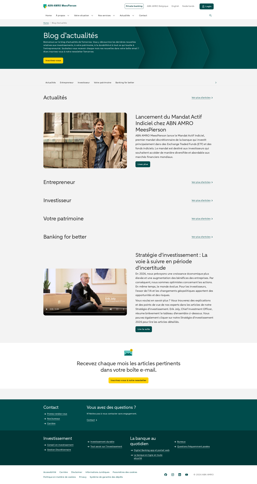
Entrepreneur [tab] (66, 82)
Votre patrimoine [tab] (102, 82)
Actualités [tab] (51, 82)
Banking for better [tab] (125, 82)
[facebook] (165, 474)
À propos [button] (60, 15)
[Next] (216, 83)
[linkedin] (179, 474)
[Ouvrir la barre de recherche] (211, 15)
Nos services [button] (104, 15)
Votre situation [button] (81, 15)
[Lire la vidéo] (85, 292)
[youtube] (186, 474)
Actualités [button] (125, 15)
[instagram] (172, 474)
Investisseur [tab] (84, 82)
